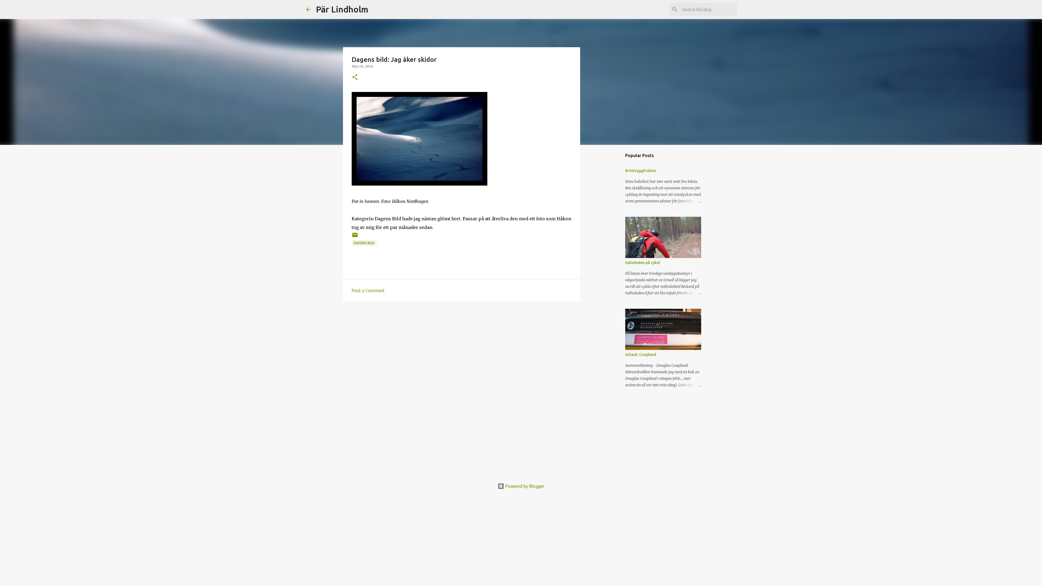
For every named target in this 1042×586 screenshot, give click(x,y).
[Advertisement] (461, 348)
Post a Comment (368, 290)
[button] (355, 77)
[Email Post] (355, 237)
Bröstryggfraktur (640, 170)
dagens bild (364, 243)
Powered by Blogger (524, 486)
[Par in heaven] (419, 184)
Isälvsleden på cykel (642, 262)
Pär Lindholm (342, 9)
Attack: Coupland (640, 354)
